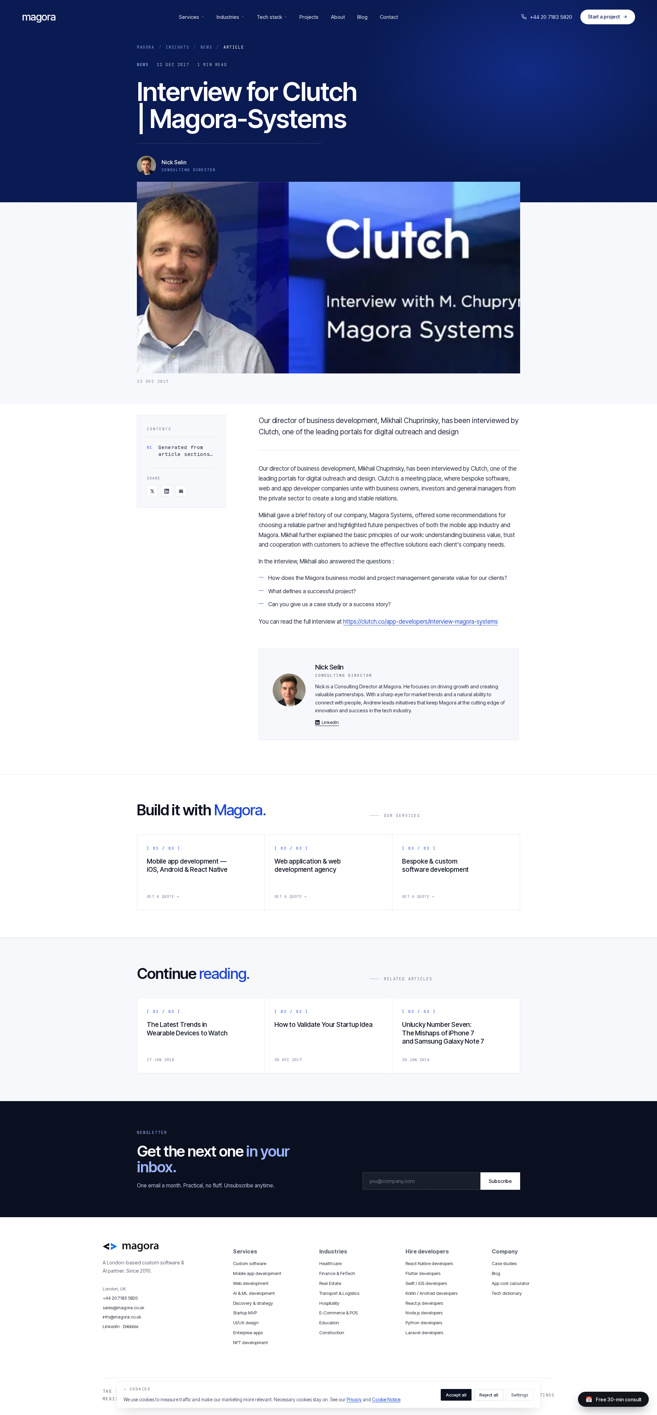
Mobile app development (257, 1273)
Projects (309, 17)
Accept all (456, 1395)
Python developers (423, 1322)
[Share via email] (181, 491)
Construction (331, 1332)
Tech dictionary (507, 1293)
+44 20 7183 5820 (551, 17)
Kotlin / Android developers (431, 1293)
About (338, 17)
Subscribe (500, 1181)
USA (226, 1374)
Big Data (443, 1374)
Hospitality (329, 1303)
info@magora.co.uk (122, 1317)
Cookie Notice (386, 1399)
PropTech (417, 1374)
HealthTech (389, 1374)
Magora (146, 47)
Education (329, 1322)
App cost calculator (510, 1283)
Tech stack (269, 17)
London (209, 1374)
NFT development (250, 1342)
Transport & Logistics (339, 1293)
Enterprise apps (248, 1332)
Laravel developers (424, 1332)
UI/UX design (246, 1322)
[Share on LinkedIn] (166, 491)
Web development (251, 1283)
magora (39, 17)
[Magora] (162, 1247)
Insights (177, 47)
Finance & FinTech (337, 1273)
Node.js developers (423, 1312)
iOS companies (314, 1374)
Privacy (354, 1399)
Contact (389, 17)
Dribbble (130, 1326)
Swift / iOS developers (426, 1283)
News (206, 47)
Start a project (604, 17)
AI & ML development (254, 1293)
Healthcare (330, 1263)
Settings (519, 1395)
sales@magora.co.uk (123, 1307)
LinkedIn (330, 722)
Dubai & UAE (249, 1374)
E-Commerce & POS (338, 1312)
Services (189, 17)
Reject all (488, 1395)
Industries (228, 17)
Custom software (249, 1263)
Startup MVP (245, 1312)
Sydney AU (280, 1374)
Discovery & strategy (253, 1303)
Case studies (504, 1263)
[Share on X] (152, 491)
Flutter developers (422, 1273)
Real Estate (330, 1283)
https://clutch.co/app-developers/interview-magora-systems (420, 621)
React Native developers (429, 1263)
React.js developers (424, 1303)
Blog (362, 17)
